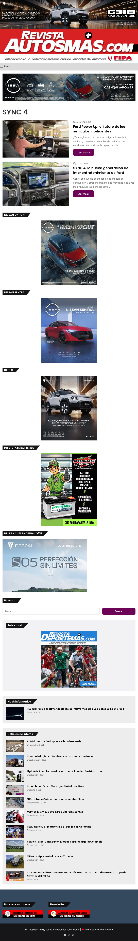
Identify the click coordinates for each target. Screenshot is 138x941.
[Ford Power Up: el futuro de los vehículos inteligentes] (36, 139)
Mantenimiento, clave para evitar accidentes (55, 812)
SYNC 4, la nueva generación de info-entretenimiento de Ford (100, 170)
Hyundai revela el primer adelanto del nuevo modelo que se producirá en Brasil (75, 709)
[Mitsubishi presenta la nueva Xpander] (15, 862)
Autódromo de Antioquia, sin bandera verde (54, 741)
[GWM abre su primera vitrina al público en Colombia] (15, 831)
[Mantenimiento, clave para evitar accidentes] (15, 816)
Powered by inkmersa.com (99, 929)
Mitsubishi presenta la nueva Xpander (50, 856)
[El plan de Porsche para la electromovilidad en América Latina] (15, 776)
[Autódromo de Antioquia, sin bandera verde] (15, 746)
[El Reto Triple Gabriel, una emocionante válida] (15, 802)
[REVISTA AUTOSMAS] (69, 45)
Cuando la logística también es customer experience (60, 756)
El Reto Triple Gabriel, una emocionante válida (55, 799)
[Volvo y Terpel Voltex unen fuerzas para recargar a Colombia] (15, 846)
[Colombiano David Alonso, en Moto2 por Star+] (15, 790)
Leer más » (83, 152)
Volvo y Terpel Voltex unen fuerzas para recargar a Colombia (64, 841)
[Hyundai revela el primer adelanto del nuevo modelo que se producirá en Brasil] (15, 713)
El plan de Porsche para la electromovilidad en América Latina (65, 771)
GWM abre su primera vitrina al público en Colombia (59, 826)
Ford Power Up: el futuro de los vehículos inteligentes (99, 129)
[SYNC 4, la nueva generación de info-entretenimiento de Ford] (36, 184)
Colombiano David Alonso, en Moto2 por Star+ (55, 786)
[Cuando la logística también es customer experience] (15, 761)
